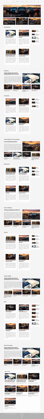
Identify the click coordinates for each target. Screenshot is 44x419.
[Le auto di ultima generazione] (34, 31)
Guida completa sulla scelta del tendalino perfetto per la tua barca (10, 37)
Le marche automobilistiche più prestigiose (37, 34)
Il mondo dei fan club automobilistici (37, 41)
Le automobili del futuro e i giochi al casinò (22, 23)
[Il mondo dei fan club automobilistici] (33, 41)
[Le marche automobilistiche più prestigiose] (33, 34)
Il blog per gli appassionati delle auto (12, 209)
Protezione (22, 1)
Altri (34, 1)
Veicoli (31, 1)
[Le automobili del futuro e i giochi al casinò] (24, 52)
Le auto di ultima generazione (33, 23)
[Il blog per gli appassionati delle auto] (24, 33)
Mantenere (27, 1)
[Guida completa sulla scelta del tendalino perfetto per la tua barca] (11, 33)
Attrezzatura (17, 1)
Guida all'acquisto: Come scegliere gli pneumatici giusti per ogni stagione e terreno (38, 107)
